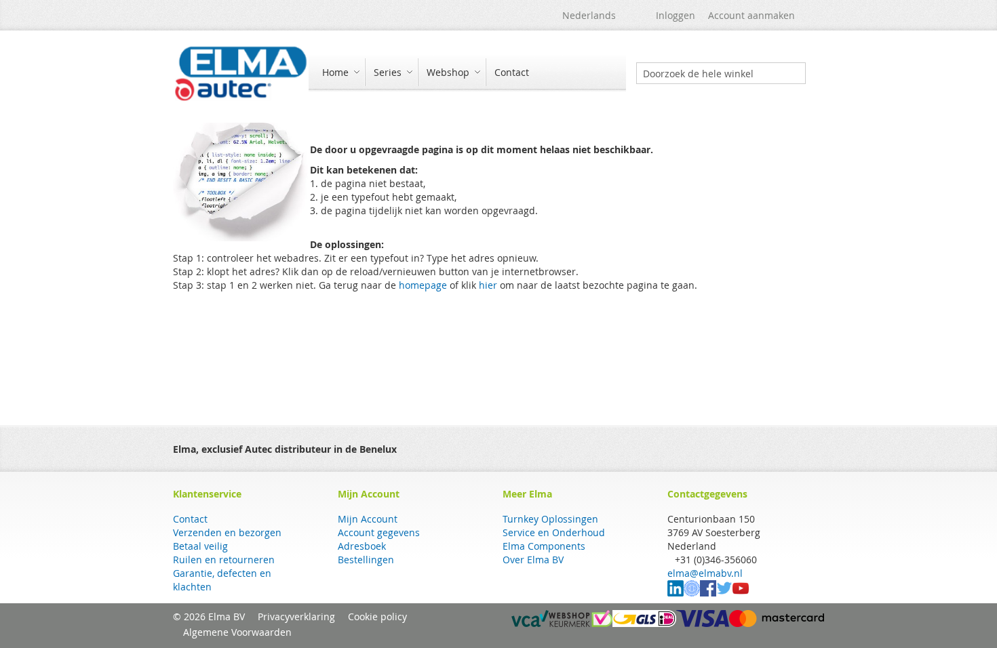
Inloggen (675, 15)
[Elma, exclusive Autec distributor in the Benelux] (241, 73)
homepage (423, 285)
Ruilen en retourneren (224, 559)
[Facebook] (708, 592)
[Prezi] (692, 592)
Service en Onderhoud (554, 532)
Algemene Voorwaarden (237, 632)
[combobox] (721, 73)
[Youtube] (740, 592)
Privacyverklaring (296, 616)
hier (488, 285)
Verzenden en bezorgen (227, 532)
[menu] (467, 73)
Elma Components (544, 546)
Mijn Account (367, 518)
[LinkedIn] (675, 592)
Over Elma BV (533, 559)
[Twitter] (724, 592)
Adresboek (362, 546)
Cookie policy (377, 616)
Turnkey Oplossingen (550, 518)
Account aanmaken (751, 15)
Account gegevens (379, 532)
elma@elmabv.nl (705, 573)
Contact (190, 518)
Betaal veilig (200, 546)
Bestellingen (366, 559)
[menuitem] (339, 72)
